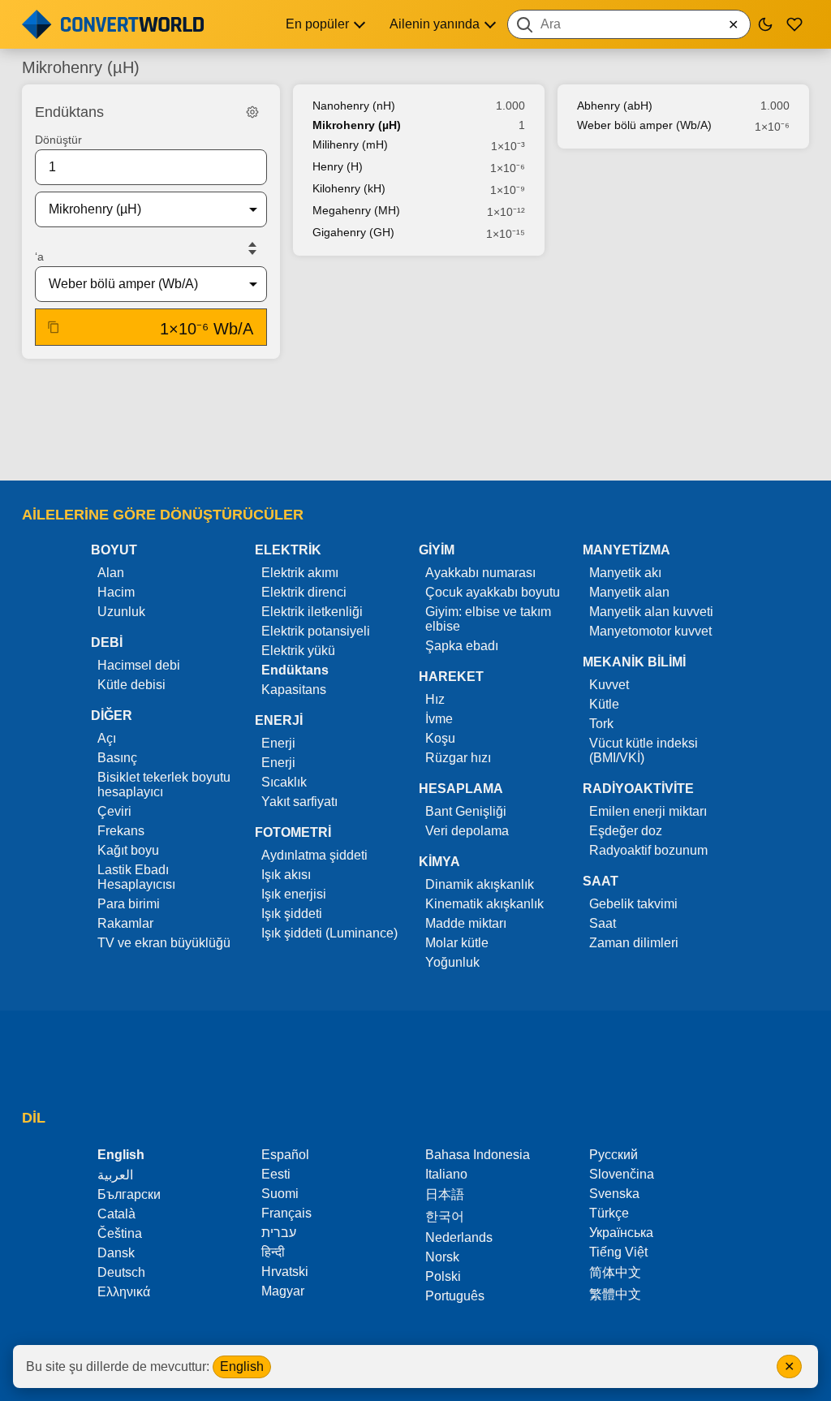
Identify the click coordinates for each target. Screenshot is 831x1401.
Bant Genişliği (465, 811)
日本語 (444, 1194)
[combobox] (629, 24)
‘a (39, 256)
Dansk (116, 1253)
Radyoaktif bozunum (648, 850)
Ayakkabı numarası (480, 573)
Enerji (278, 743)
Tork (601, 724)
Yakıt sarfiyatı (299, 801)
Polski (443, 1276)
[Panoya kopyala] (53, 327)
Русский (613, 1155)
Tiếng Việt (618, 1252)
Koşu (440, 738)
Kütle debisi (131, 685)
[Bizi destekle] (794, 24)
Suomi (280, 1194)
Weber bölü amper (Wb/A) (644, 125)
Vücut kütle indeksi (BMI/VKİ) (643, 750)
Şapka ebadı (461, 646)
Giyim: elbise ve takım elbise (488, 619)
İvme (439, 719)
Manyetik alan (629, 592)
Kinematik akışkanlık (484, 904)
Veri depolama (467, 831)
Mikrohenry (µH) (356, 125)
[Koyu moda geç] (765, 24)
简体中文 (615, 1272)
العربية (115, 1175)
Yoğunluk (452, 962)
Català (116, 1214)
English (242, 1366)
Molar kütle (457, 943)
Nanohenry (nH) (353, 105)
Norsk (442, 1257)
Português (454, 1296)
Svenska (614, 1194)
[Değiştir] (252, 248)
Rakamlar (125, 923)
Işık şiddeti (291, 913)
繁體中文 (615, 1294)
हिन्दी (273, 1252)
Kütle (604, 704)
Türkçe (609, 1213)
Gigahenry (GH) (353, 232)
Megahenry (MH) (356, 210)
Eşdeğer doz (625, 831)
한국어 (444, 1216)
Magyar (282, 1291)
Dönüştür (58, 139)
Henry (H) (337, 166)
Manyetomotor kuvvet (650, 631)
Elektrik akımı (299, 573)
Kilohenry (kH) (348, 188)
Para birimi (128, 904)
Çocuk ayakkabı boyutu (492, 592)
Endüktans (295, 670)
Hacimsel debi (138, 665)
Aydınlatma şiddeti (314, 855)
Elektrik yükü (298, 650)
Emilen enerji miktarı (648, 811)
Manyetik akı (625, 573)
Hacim (116, 592)
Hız (435, 699)
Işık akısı (286, 875)
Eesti (276, 1174)
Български (129, 1194)
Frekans (120, 831)
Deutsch (121, 1272)
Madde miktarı (465, 923)
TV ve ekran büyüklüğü (163, 943)
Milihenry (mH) (350, 144)
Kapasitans (293, 689)
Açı (106, 738)
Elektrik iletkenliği (312, 612)
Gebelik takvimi (633, 904)
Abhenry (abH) (614, 105)
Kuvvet (609, 685)
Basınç (117, 758)
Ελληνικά (123, 1292)
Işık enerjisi (293, 894)
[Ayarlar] (252, 112)
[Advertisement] (415, 421)
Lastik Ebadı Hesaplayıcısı (136, 877)
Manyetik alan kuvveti (651, 612)
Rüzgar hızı (458, 758)
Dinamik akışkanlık (479, 884)
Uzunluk (121, 612)
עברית (278, 1232)
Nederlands (459, 1237)
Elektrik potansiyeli (315, 631)
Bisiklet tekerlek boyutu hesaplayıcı (163, 784)
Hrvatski (284, 1271)
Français (286, 1213)
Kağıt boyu (128, 850)
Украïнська (621, 1232)
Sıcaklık (284, 782)
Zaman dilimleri (633, 943)
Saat (602, 923)
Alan (110, 573)
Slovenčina (621, 1174)
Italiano (446, 1174)
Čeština (119, 1233)
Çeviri (114, 811)
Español (285, 1155)
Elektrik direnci (304, 592)
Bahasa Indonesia (477, 1155)
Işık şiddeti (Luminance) (329, 933)
